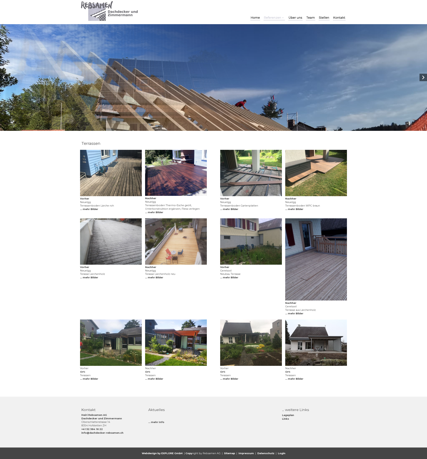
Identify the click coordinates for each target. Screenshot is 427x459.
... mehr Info (156, 422)
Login (281, 453)
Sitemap (229, 453)
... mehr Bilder (89, 209)
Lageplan (288, 415)
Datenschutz (265, 453)
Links (285, 418)
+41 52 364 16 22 (92, 429)
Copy (188, 453)
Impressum (246, 453)
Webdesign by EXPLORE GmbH (162, 453)
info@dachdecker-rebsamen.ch (102, 432)
